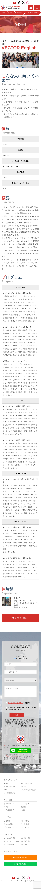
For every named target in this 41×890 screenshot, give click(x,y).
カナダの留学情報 (10, 838)
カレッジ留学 (25, 804)
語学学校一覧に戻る (22, 618)
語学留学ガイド (9, 804)
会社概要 (7, 821)
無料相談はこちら (10, 851)
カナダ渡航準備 (9, 844)
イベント (23, 786)
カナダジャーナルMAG (11, 841)
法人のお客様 (8, 824)
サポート (7, 783)
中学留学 (7, 807)
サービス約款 (25, 824)
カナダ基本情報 (26, 838)
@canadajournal (11, 756)
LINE (6, 745)
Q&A (5, 789)
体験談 (23, 810)
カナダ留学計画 (26, 841)
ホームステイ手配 (26, 783)
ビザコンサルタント (10, 786)
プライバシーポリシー (15, 703)
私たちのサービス (10, 780)
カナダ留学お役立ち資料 (28, 789)
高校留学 (23, 807)
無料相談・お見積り (20, 857)
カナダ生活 (24, 844)
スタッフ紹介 (25, 821)
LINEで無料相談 (20, 864)
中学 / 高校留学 (9, 810)
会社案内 (7, 817)
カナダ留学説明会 (10, 793)
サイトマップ (25, 827)
